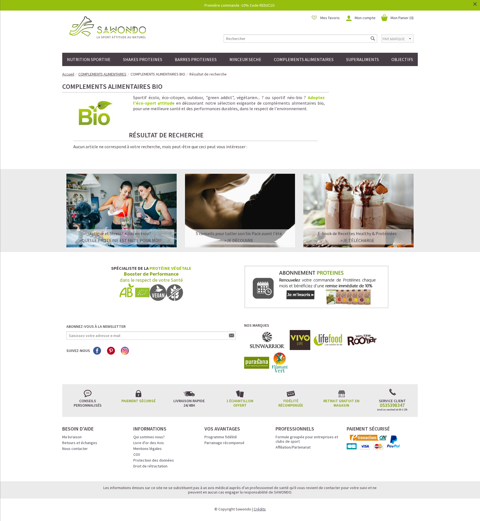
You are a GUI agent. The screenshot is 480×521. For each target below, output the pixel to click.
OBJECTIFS (402, 59)
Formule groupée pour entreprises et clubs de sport (307, 439)
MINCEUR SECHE (245, 59)
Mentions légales (147, 448)
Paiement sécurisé (138, 401)
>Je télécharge (357, 240)
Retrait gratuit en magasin (341, 403)
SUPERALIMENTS (362, 59)
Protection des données (153, 460)
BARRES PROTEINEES (196, 59)
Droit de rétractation (150, 466)
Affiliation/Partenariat (293, 447)
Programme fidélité (220, 436)
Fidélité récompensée (290, 403)
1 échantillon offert (239, 403)
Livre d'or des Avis (148, 442)
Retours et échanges (79, 442)
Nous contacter (75, 448)
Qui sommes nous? (149, 436)
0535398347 (392, 405)
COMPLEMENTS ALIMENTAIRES (304, 59)
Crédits (260, 509)
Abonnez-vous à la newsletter (96, 326)
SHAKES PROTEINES (142, 59)
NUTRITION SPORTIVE (89, 59)
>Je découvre (238, 240)
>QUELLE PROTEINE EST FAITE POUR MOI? (120, 240)
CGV (136, 454)
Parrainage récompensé (224, 442)
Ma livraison (72, 436)
